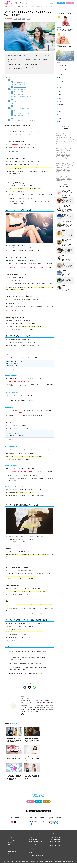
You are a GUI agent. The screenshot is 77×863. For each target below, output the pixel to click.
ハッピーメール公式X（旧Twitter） (56, 837)
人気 (65, 152)
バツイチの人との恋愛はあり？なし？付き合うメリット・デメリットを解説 (38, 6)
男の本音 (65, 169)
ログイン (46, 801)
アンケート (61, 74)
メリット (14, 103)
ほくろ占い (59, 135)
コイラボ (63, 139)
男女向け (29, 18)
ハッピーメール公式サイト (34, 711)
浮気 (72, 165)
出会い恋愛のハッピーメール (8, 6)
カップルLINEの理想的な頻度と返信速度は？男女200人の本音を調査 (14, 759)
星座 (58, 165)
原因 (58, 156)
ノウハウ (15, 18)
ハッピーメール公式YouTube (55, 841)
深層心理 (61, 104)
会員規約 (30, 837)
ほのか (65, 135)
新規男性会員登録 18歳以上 (12, 851)
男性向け (59, 171)
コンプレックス (70, 139)
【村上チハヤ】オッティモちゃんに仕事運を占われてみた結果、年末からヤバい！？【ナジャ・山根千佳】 (14, 777)
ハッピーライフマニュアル (42, 833)
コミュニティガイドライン (33, 844)
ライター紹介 (51, 833)
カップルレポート (32, 848)
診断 (60, 121)
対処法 (20, 18)
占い (69, 154)
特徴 (60, 111)
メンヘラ (59, 150)
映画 (63, 165)
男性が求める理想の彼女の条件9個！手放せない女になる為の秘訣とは (32, 759)
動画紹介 (64, 154)
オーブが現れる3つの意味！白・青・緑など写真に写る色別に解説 (65, 65)
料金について (9, 844)
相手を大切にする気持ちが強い (18, 91)
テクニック (65, 141)
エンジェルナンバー (68, 137)
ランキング (69, 150)
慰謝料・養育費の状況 (17, 115)
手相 (63, 163)
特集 (60, 115)
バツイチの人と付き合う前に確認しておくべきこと (20, 108)
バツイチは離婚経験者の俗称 (18, 82)
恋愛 (23, 6)
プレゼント (59, 148)
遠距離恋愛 (69, 178)
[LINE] (34, 687)
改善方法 (68, 163)
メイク (65, 148)
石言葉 (69, 171)
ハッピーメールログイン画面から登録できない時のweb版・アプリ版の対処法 (65, 30)
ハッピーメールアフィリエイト (55, 845)
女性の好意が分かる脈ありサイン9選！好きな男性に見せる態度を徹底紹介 (32, 740)
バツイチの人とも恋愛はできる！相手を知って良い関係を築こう (22, 120)
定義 (60, 94)
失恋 (60, 87)
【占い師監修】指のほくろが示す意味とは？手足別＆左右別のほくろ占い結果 (65, 47)
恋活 (60, 101)
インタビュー (60, 137)
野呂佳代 (59, 180)
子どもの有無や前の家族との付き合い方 (20, 113)
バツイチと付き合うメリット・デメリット (18, 101)
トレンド (61, 81)
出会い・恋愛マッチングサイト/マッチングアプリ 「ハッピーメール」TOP (16, 838)
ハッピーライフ (17, 6)
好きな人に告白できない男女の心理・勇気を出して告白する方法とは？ (32, 777)
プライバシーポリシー (33, 839)
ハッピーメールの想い (11, 842)
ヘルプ (8, 855)
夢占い (68, 156)
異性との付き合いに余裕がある (18, 99)
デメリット (14, 106)
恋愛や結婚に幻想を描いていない (19, 94)
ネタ (69, 143)
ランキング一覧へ (65, 69)
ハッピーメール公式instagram (55, 839)
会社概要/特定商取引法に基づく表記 (35, 841)
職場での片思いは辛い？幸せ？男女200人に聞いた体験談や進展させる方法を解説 (14, 740)
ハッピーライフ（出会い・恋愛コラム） (36, 855)
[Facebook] (24, 687)
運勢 (58, 178)
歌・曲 (68, 165)
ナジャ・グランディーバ (61, 143)
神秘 (58, 62)
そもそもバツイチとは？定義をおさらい (17, 80)
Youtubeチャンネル (66, 133)
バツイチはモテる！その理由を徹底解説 (18, 89)
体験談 (70, 152)
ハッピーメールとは (11, 840)
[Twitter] (29, 687)
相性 (64, 171)
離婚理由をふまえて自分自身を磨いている (21, 96)
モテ (64, 150)
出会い (58, 27)
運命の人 (63, 178)
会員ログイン (9, 853)
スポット (59, 141)
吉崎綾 (63, 156)
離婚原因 (14, 110)
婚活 (60, 91)
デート (71, 141)
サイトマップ (52, 848)
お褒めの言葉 (31, 852)
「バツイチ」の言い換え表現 (18, 87)
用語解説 (24, 18)
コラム (60, 77)
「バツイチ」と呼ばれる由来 (18, 84)
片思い (60, 108)
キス (58, 139)
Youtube (59, 133)
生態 (68, 167)
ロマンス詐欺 (60, 152)
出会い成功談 (31, 850)
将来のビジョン (15, 118)
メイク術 (70, 148)
